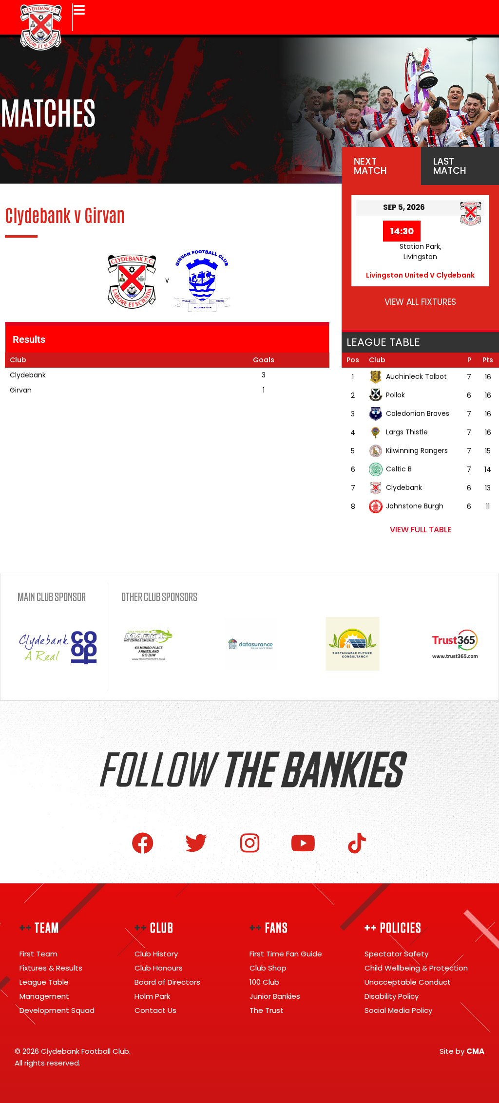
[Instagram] (250, 843)
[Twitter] (196, 843)
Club (377, 360)
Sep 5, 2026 (404, 207)
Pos (352, 360)
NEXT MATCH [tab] (370, 166)
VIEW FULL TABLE (420, 529)
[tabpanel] (420, 257)
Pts (487, 360)
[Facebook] (143, 843)
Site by (462, 1051)
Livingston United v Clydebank (420, 275)
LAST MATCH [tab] (449, 166)
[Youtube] (303, 843)
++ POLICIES (393, 928)
